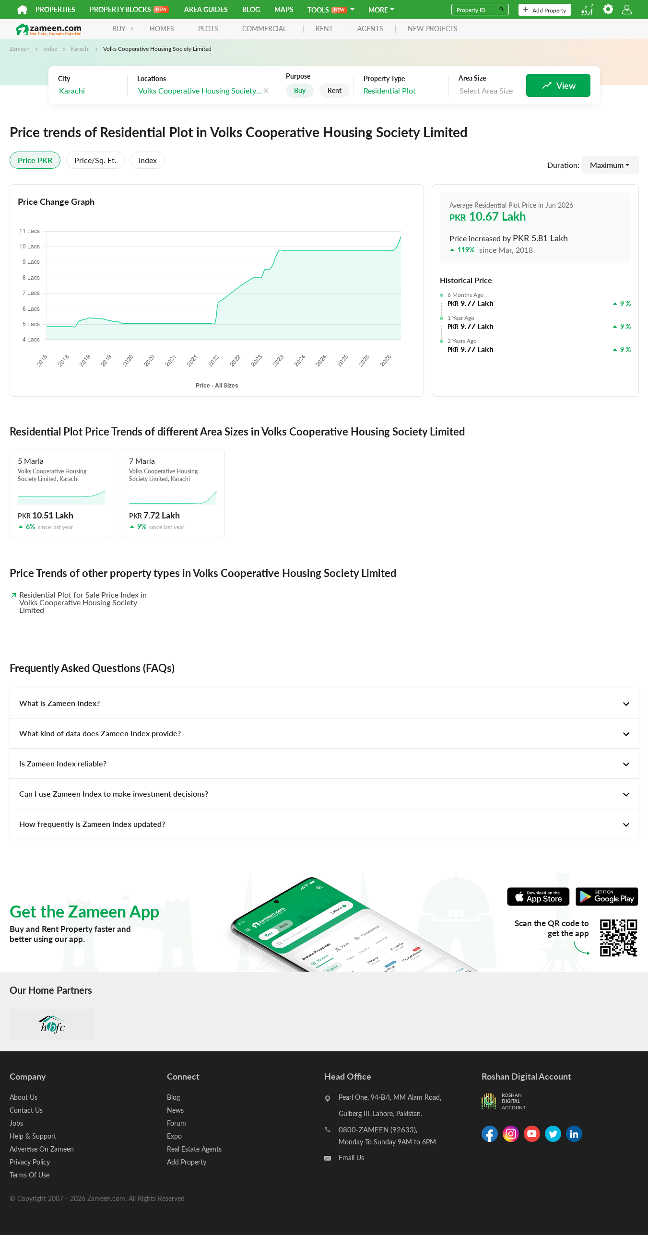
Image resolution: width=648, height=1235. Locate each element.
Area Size (472, 78)
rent (324, 29)
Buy (300, 90)
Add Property (549, 10)
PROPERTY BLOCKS (120, 9)
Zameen (20, 48)
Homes (162, 28)
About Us (23, 1097)
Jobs (16, 1123)
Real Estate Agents (194, 1148)
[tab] (324, 703)
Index (50, 48)
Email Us (351, 1157)
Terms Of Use (29, 1174)
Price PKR (35, 159)
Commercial (264, 28)
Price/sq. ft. (95, 160)
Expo (174, 1136)
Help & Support (33, 1136)
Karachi (80, 48)
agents (370, 29)
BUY (119, 28)
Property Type (384, 78)
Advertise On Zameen (42, 1148)
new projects (433, 29)
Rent (335, 90)
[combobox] (90, 91)
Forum (176, 1123)
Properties (55, 9)
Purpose (298, 76)
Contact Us (26, 1110)
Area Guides (206, 9)
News (175, 1110)
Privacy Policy (30, 1161)
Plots (208, 28)
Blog (251, 9)
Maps (284, 9)
